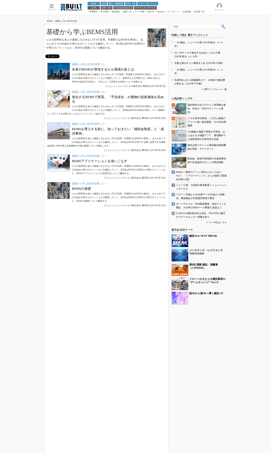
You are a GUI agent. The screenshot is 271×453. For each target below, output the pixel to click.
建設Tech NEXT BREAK (203, 236)
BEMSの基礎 (81, 189)
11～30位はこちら (218, 222)
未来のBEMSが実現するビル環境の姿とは (103, 69)
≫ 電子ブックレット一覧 (214, 89)
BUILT (50, 21)
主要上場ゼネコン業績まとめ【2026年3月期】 (199, 63)
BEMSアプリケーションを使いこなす (99, 161)
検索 (223, 26)
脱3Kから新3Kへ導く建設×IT (206, 293)
